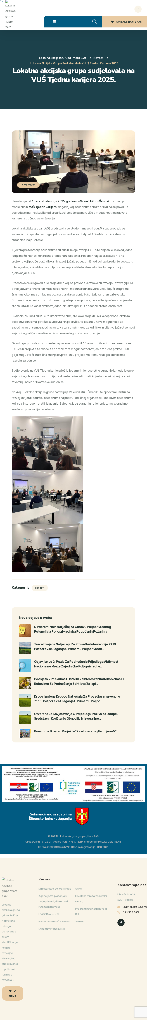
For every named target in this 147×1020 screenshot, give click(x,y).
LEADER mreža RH (49, 914)
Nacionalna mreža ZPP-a (54, 921)
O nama (12, 993)
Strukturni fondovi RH (52, 929)
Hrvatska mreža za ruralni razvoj (91, 898)
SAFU (78, 888)
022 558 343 (131, 912)
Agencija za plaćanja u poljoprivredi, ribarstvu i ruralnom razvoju (53, 901)
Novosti (39, 588)
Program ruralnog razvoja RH (91, 911)
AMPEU (79, 921)
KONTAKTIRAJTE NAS (128, 21)
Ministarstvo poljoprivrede (55, 888)
